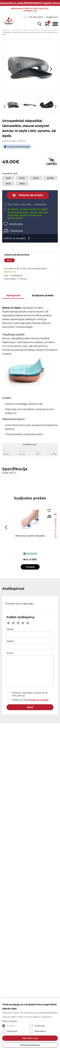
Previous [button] (9, 69)
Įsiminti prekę (16, 224)
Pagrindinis (6, 30)
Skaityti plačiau (9, 1021)
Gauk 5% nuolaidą (55, 528)
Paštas (10, 641)
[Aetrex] (52, 161)
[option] (30, 68)
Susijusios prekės (43, 295)
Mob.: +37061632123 (13, 275)
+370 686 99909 (35, 17)
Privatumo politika (38, 700)
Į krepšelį (30, 567)
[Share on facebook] (29, 238)
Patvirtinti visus (30, 1038)
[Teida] (8, 21)
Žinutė (10, 653)
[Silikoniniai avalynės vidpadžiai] (30, 520)
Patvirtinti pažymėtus (30, 1045)
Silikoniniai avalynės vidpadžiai (30, 536)
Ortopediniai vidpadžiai (49, 30)
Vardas (10, 629)
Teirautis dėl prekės (30, 195)
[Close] (55, 514)
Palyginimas (16, 230)
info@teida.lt (52, 17)
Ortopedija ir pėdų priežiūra (30, 30)
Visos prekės (16, 30)
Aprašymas (13, 295)
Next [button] (51, 69)
